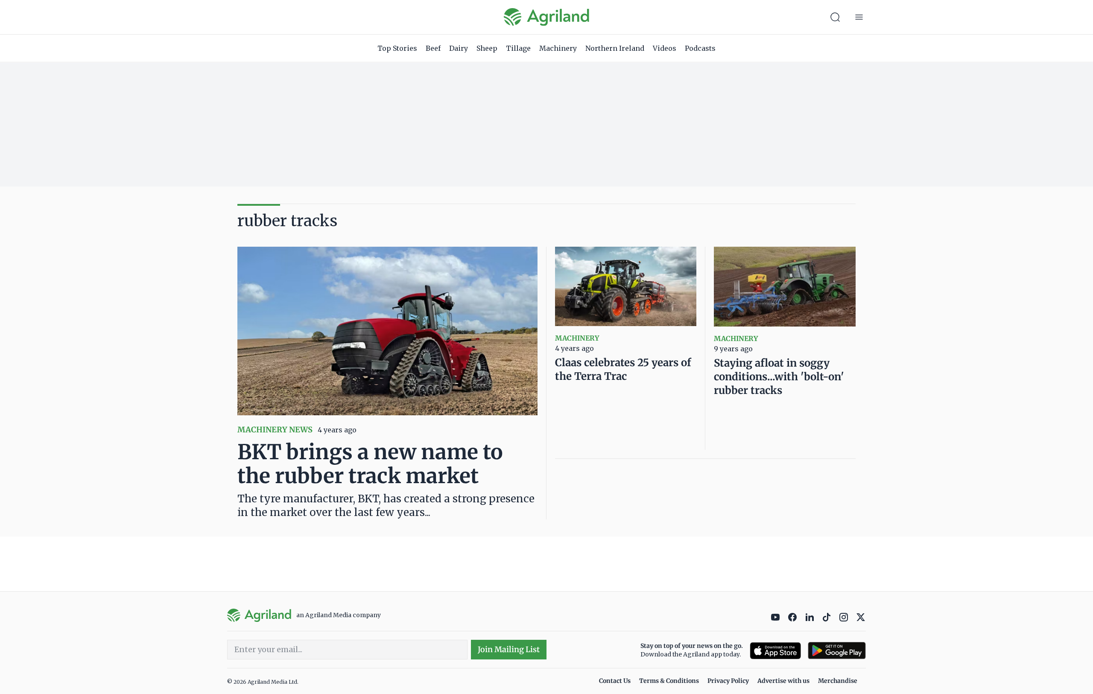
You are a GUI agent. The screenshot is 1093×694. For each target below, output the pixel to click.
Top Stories (397, 48)
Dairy (458, 48)
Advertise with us (783, 681)
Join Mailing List (509, 649)
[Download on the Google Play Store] (837, 650)
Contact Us (615, 681)
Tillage (518, 48)
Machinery (558, 48)
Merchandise (837, 681)
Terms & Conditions (669, 681)
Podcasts (700, 48)
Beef (433, 48)
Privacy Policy (728, 681)
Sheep (486, 48)
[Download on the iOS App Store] (775, 650)
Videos (664, 48)
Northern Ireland (614, 48)
